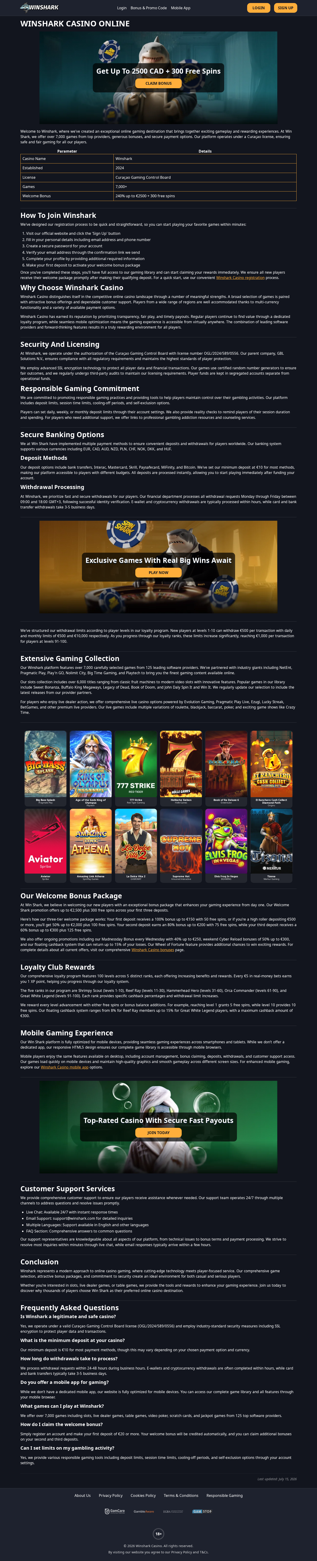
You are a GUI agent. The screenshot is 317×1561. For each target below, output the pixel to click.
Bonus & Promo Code (149, 8)
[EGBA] (173, 1511)
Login (122, 8)
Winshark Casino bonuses (153, 949)
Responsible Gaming (225, 1495)
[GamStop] (202, 1511)
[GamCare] (115, 1511)
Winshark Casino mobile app (64, 1067)
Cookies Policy (143, 1495)
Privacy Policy (111, 1495)
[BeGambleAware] (144, 1511)
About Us (82, 1495)
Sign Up (285, 7)
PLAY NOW (158, 572)
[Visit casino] (158, 77)
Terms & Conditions (181, 1495)
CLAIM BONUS (159, 83)
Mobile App (181, 8)
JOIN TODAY (159, 1132)
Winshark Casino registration (240, 277)
